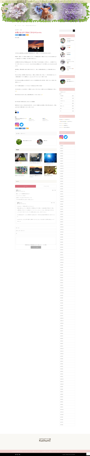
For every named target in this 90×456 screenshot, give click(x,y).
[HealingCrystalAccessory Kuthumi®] (45, 441)
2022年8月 (61, 267)
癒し (66, 108)
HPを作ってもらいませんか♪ (19, 175)
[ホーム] (15, 24)
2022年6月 (61, 272)
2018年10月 (61, 384)
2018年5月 (61, 396)
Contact (56, 1)
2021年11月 (61, 290)
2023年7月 (61, 239)
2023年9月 (61, 234)
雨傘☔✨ (44, 118)
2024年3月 (61, 219)
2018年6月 (61, 394)
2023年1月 (61, 254)
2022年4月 (61, 277)
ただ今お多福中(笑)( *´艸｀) (48, 163)
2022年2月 (61, 282)
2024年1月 (61, 224)
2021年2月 (61, 313)
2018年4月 (61, 399)
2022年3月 (61, 280)
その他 (18, 133)
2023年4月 (61, 247)
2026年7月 (61, 148)
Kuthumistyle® (30, 1)
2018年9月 (61, 386)
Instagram (17, 454)
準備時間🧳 (68, 54)
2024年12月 (61, 196)
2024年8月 (61, 206)
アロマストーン (44, 1)
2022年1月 (61, 285)
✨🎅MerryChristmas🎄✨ (63, 121)
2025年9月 (61, 173)
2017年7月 (61, 422)
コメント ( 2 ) (25, 186)
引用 (55, 190)
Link (61, 1)
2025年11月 (61, 168)
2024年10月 (61, 201)
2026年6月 (61, 150)
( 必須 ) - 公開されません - (20, 230)
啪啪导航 (65, 125)
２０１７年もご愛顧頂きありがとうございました (36, 176)
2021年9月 (61, 295)
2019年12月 (61, 348)
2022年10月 (61, 262)
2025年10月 (61, 171)
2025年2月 (61, 191)
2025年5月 (61, 183)
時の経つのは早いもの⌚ (48, 175)
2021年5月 (61, 305)
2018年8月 (61, 389)
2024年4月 (61, 216)
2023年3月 (61, 249)
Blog (51, 1)
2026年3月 (61, 158)
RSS (19, 454)
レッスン (37, 1)
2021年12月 (61, 287)
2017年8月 (61, 419)
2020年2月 (61, 343)
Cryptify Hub (66, 119)
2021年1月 (61, 315)
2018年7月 (61, 391)
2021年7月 (61, 300)
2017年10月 (61, 414)
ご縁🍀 (30, 118)
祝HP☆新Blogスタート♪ (70, 82)
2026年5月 (61, 153)
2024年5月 (61, 214)
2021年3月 (61, 310)
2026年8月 (61, 145)
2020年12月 (61, 318)
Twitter (16, 454)
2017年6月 (61, 424)
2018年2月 (61, 404)
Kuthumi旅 (66, 95)
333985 (65, 123)
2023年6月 (61, 242)
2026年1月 (61, 163)
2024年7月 (61, 209)
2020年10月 (61, 323)
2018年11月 (61, 381)
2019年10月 (61, 353)
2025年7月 (61, 178)
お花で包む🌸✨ (61, 119)
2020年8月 (61, 328)
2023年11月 (61, 229)
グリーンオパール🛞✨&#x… (70, 69)
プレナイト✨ (61, 123)
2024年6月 (61, 211)
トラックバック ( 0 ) (46, 186)
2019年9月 (61, 356)
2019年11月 (61, 351)
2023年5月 (61, 244)
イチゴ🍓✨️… (69, 47)
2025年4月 (61, 186)
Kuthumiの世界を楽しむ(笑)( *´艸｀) (35, 162)
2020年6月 (61, 333)
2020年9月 (61, 325)
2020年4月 (61, 338)
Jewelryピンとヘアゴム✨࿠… (70, 62)
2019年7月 (61, 361)
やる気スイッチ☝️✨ (18, 162)
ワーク (66, 103)
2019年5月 (61, 366)
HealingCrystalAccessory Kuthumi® (70, 454)
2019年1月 (61, 376)
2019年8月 (61, 358)
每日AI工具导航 (66, 127)
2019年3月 (61, 371)
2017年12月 (61, 409)
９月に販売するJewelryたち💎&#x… (70, 41)
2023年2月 (61, 252)
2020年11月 (61, 320)
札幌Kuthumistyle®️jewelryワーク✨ (21, 118)
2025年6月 (61, 181)
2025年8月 (61, 176)
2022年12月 (61, 257)
